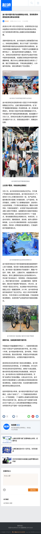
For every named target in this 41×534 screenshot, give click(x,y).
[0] (3, 416)
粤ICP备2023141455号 (18, 532)
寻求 (11, 503)
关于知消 (6, 503)
